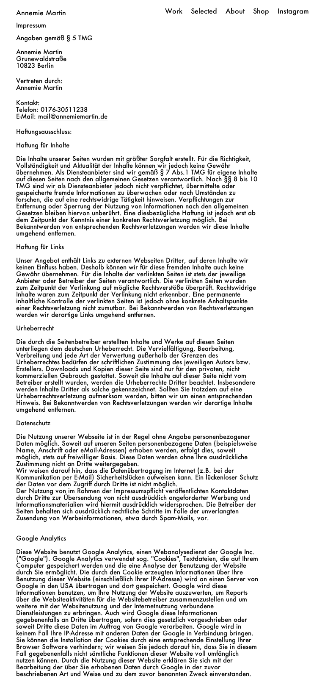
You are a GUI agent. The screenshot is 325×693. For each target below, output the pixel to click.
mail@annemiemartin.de (72, 116)
